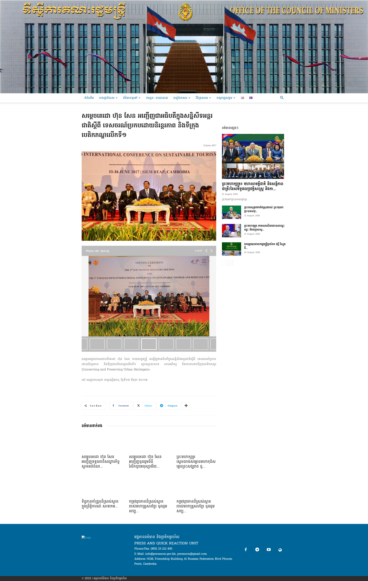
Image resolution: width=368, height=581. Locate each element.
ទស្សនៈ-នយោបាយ (157, 98)
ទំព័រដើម (89, 98)
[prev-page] (224, 263)
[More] (186, 406)
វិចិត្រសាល (202, 98)
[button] (281, 98)
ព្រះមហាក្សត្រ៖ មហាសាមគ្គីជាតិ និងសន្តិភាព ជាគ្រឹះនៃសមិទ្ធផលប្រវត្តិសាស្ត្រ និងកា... (252, 186)
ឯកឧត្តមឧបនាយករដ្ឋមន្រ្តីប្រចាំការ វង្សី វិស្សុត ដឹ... (265, 246)
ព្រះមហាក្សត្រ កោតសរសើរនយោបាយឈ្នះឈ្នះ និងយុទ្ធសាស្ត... (264, 227)
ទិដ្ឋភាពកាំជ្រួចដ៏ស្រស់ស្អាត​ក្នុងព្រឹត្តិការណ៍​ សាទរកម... (100, 504)
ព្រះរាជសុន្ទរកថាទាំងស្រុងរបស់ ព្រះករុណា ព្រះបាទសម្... (263, 209)
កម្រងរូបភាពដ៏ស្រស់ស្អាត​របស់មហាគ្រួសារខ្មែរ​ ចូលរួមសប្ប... (148, 506)
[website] (280, 550)
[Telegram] (257, 550)
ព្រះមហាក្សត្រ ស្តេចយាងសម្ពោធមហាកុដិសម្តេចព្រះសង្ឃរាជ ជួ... (196, 461)
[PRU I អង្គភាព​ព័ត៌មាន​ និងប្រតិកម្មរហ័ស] (184, 46)
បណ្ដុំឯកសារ (180, 98)
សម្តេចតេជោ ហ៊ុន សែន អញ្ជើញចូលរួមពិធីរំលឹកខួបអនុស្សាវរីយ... (145, 461)
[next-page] (230, 263)
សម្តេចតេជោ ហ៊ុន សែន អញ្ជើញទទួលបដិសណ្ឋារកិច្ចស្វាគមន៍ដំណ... (101, 461)
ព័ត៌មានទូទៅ (130, 98)
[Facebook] (246, 550)
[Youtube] (269, 550)
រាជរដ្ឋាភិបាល (106, 98)
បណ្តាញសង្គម (224, 98)
